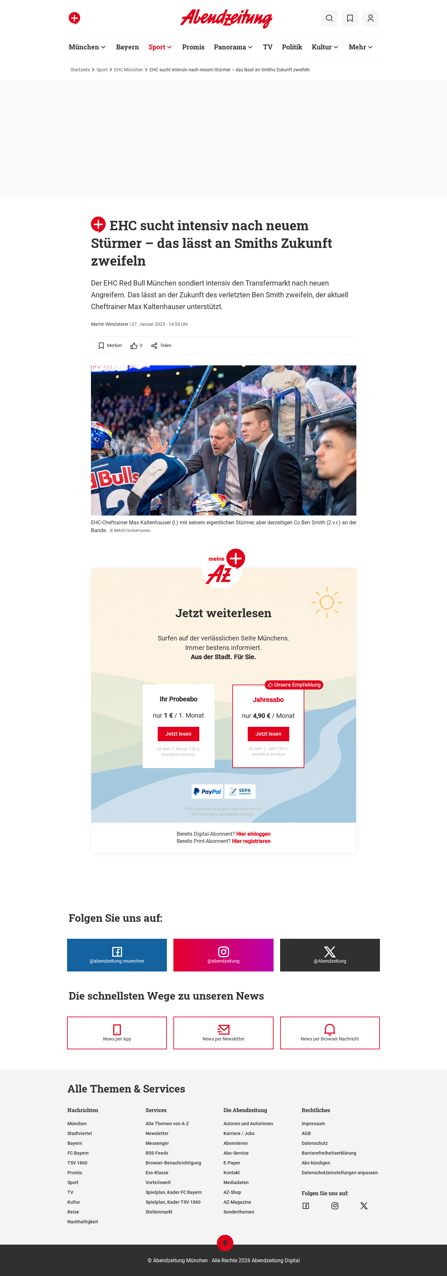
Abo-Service (236, 1153)
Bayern (127, 47)
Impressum (313, 1123)
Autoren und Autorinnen (248, 1123)
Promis (193, 47)
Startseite (80, 69)
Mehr (357, 47)
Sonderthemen (239, 1212)
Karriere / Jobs (239, 1133)
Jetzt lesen (178, 734)
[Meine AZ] (370, 18)
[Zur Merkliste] (350, 18)
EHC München (128, 69)
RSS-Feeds (157, 1153)
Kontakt (232, 1172)
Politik (292, 47)
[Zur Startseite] (226, 27)
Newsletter (157, 1133)
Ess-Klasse (157, 1172)
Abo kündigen (316, 1162)
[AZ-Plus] (74, 18)
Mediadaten (236, 1182)
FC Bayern (78, 1153)
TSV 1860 (77, 1162)
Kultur (322, 47)
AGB (306, 1133)
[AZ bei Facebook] (306, 1206)
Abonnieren (236, 1143)
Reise (73, 1212)
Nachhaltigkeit (82, 1221)
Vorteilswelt (158, 1182)
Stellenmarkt (159, 1212)
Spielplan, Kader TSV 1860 (173, 1202)
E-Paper (232, 1162)
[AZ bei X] (364, 1206)
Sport (157, 47)
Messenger (157, 1143)
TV (268, 47)
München (84, 47)
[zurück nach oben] (225, 1246)
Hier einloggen (253, 834)
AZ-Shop (232, 1192)
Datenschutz (315, 1143)
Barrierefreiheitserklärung (329, 1153)
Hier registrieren (251, 841)
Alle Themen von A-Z (167, 1123)
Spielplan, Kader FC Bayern (174, 1192)
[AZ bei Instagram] (335, 1206)
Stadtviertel (79, 1133)
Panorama (230, 47)
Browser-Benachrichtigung (173, 1162)
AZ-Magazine (237, 1202)
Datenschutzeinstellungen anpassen (340, 1172)
